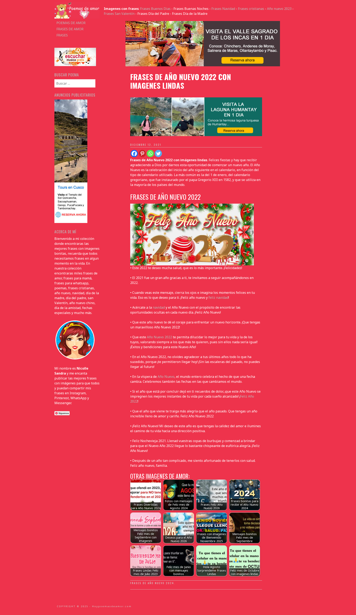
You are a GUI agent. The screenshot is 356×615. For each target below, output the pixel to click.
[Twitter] (158, 153)
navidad (159, 307)
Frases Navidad (223, 8)
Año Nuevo (166, 376)
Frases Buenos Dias (155, 8)
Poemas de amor (70, 23)
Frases (62, 35)
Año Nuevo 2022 (159, 337)
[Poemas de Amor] (77, 17)
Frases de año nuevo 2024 (152, 583)
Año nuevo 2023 (279, 8)
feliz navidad (218, 297)
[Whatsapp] (150, 153)
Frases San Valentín (119, 13)
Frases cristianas (251, 8)
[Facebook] (134, 153)
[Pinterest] (142, 153)
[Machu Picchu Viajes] (202, 65)
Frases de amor (69, 29)
